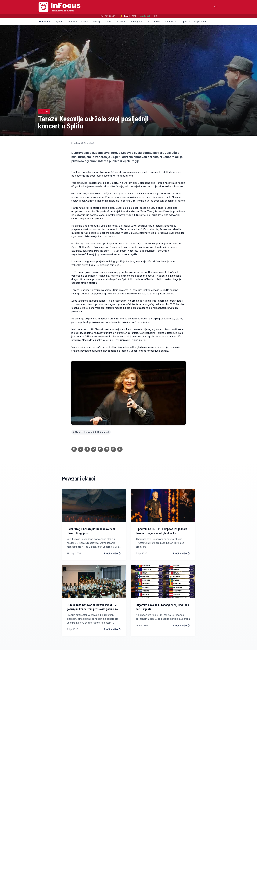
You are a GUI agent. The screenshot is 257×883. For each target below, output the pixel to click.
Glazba (84, 21)
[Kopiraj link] (120, 449)
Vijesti (58, 21)
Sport (108, 21)
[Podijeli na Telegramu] (100, 449)
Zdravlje (97, 21)
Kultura (121, 21)
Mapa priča (200, 21)
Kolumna (169, 21)
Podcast (72, 21)
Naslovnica (45, 21)
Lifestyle (135, 21)
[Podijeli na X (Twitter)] (80, 449)
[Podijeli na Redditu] (106, 449)
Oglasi (184, 21)
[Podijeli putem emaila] (113, 449)
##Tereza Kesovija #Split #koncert (91, 432)
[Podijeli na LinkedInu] (87, 449)
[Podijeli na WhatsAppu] (93, 449)
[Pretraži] (215, 7)
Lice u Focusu (154, 21)
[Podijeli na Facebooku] (74, 449)
